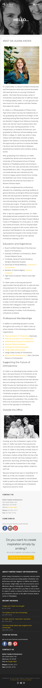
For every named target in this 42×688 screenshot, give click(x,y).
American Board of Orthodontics (17, 336)
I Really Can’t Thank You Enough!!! (13, 606)
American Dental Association (15, 344)
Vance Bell (16, 680)
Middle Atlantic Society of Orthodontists (19, 341)
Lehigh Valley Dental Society (15, 350)
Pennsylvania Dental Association (17, 347)
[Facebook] (18, 683)
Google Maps (12, 507)
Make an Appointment (21, 557)
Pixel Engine (26, 680)
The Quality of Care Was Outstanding (14, 612)
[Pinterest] (24, 683)
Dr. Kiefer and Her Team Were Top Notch (16, 619)
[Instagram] (21, 683)
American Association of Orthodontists (19, 339)
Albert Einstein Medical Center (16, 355)
